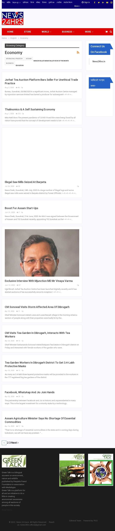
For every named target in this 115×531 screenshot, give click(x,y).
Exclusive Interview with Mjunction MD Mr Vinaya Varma (39, 280)
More (76, 6)
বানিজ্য (38, 2)
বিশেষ (32, 2)
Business (67, 32)
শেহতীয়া (59, 2)
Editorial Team (75, 521)
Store (27, 32)
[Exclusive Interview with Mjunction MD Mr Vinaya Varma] (42, 253)
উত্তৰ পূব (15, 2)
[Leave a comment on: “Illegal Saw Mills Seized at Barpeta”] (78, 186)
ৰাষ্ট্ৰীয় (8, 2)
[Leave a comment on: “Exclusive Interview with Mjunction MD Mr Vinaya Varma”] (78, 285)
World (45, 32)
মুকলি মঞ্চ (51, 2)
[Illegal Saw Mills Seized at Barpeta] (42, 154)
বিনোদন (44, 2)
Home (10, 32)
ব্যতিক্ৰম (25, 2)
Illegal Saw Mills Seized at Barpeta (25, 182)
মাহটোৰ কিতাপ (68, 2)
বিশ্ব (3, 2)
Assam (28, 58)
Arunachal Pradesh (14, 58)
